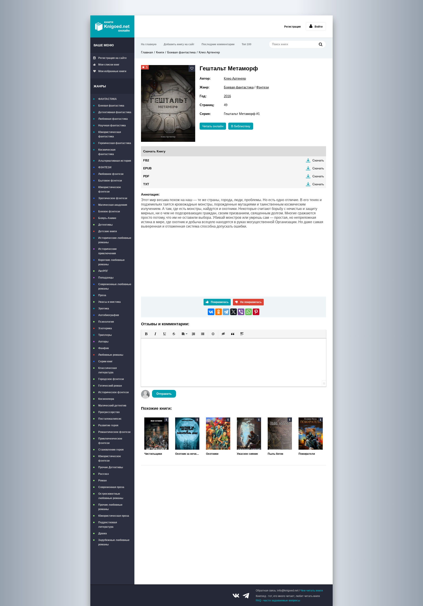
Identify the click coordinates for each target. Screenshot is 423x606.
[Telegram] (226, 312)
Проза (102, 295)
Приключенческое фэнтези (110, 441)
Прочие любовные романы (110, 507)
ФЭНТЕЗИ (104, 167)
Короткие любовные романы (111, 262)
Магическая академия (112, 204)
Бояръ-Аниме (107, 218)
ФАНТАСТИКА (107, 99)
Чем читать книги (311, 590)
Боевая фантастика (111, 105)
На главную (148, 44)
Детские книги (107, 231)
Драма (102, 533)
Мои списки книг (108, 64)
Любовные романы (110, 354)
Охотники (212, 453)
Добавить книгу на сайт (179, 44)
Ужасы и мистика (109, 301)
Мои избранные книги (112, 71)
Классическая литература (107, 370)
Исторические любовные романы (114, 240)
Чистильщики (153, 453)
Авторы (103, 341)
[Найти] (320, 44)
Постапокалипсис (110, 418)
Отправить (164, 393)
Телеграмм (246, 595)
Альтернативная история (114, 160)
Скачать (318, 160)
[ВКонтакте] (211, 312)
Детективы (105, 224)
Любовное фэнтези (110, 174)
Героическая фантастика (114, 143)
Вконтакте (236, 595)
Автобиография (108, 315)
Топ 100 (246, 44)
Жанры (100, 86)
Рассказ (103, 473)
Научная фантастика (112, 125)
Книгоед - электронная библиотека (112, 26)
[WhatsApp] (248, 312)
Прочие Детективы (110, 467)
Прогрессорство (109, 412)
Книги (160, 52)
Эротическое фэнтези (112, 198)
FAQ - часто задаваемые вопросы (278, 600)
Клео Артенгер (209, 52)
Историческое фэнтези (113, 392)
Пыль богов (275, 453)
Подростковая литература (107, 524)
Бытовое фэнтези (110, 180)
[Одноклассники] (218, 312)
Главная (147, 52)
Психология (106, 321)
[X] (233, 312)
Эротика (103, 308)
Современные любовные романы (114, 286)
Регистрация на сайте (112, 58)
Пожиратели (307, 453)
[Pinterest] (256, 312)
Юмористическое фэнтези (109, 189)
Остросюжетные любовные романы (110, 496)
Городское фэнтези (111, 379)
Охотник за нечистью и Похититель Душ (187, 453)
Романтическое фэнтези (114, 432)
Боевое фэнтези (109, 211)
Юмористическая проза (113, 515)
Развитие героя (108, 425)
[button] (146, 334)
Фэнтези (262, 87)
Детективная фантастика (114, 112)
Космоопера (106, 398)
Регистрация (292, 26)
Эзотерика (105, 328)
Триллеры (105, 335)
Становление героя (111, 449)
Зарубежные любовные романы (114, 542)
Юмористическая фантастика (109, 134)
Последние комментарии (218, 44)
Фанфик (103, 348)
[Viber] (241, 312)
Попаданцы (105, 277)
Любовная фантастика (113, 118)
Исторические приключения (107, 251)
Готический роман (110, 385)
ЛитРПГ (103, 271)
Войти (319, 26)
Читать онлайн (212, 126)
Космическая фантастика (106, 152)
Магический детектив (112, 405)
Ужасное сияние (247, 453)
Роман (102, 480)
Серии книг (105, 361)
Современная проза (111, 487)
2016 (227, 96)
